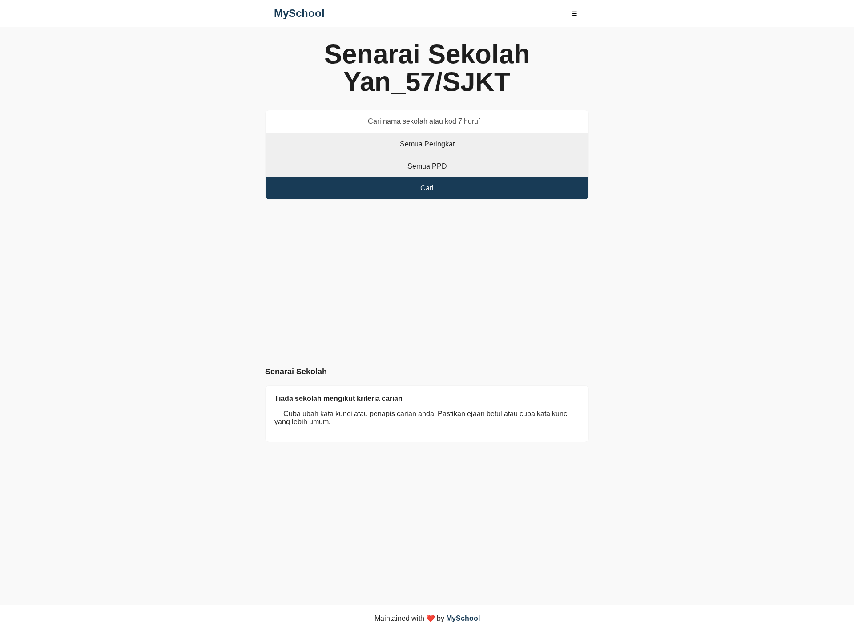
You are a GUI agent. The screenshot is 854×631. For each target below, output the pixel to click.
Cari (427, 188)
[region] (427, 285)
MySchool (299, 13)
